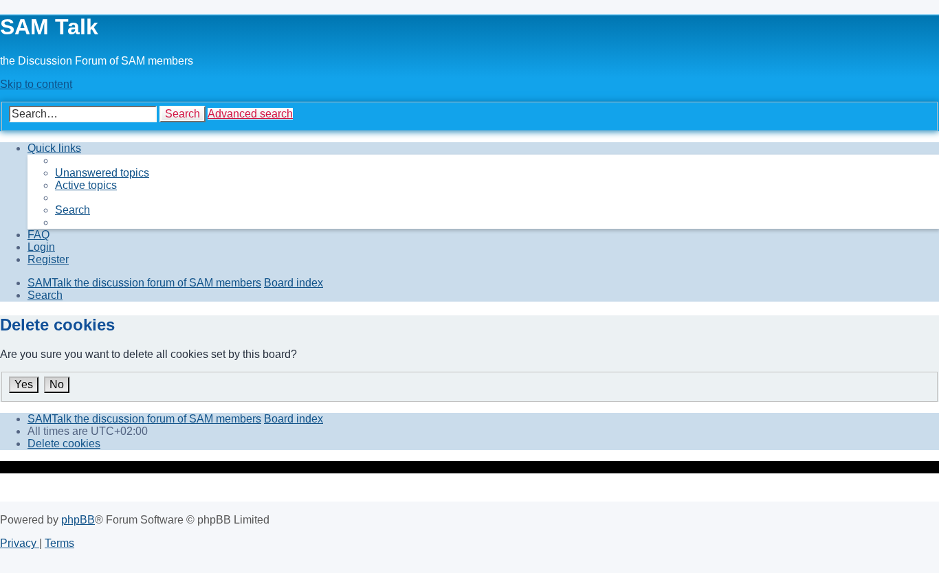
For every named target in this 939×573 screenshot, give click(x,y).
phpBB (78, 520)
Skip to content (36, 84)
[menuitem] (102, 173)
